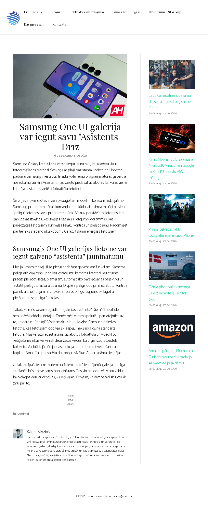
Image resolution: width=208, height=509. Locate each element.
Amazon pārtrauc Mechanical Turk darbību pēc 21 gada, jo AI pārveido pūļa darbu (171, 357)
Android (23, 414)
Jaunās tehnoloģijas (126, 12)
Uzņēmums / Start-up (165, 12)
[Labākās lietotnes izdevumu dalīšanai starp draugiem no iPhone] (172, 85)
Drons (55, 12)
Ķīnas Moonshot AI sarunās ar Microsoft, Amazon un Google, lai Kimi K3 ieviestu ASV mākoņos (171, 168)
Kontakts (59, 24)
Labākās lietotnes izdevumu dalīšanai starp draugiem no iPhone (170, 101)
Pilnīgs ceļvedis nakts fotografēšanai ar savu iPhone (171, 232)
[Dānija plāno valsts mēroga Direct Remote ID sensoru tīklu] (172, 277)
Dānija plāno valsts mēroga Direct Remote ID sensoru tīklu (169, 293)
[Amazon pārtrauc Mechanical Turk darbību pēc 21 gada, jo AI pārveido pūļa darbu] (172, 341)
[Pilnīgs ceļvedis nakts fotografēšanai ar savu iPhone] (172, 219)
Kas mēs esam (34, 24)
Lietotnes (31, 12)
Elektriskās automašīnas (86, 12)
